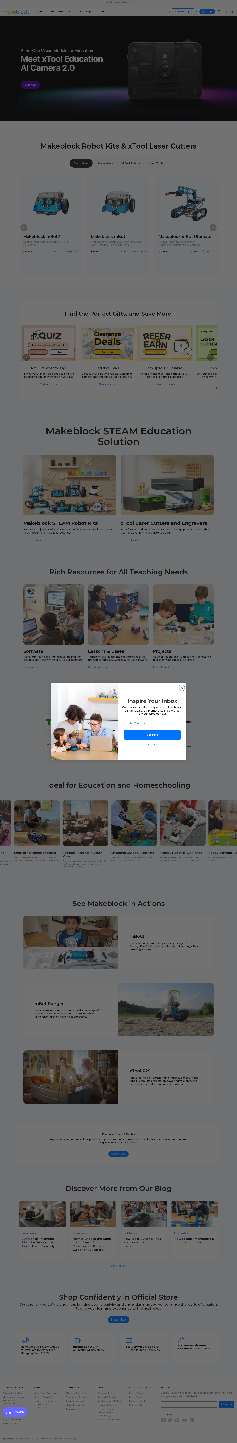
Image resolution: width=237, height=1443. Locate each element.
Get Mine (152, 735)
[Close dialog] (182, 688)
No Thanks (152, 744)
